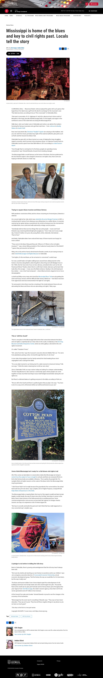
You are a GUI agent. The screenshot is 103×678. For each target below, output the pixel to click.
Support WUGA (40, 664)
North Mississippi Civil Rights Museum (27, 254)
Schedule (19, 15)
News (11, 15)
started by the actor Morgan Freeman (47, 219)
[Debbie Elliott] (9, 644)
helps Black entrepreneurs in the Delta (23, 491)
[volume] (11, 11)
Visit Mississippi (27, 589)
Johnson (52, 126)
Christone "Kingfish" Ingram (35, 131)
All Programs (29, 15)
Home (6, 15)
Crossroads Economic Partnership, (44, 575)
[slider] (13, 11)
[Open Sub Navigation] (14, 15)
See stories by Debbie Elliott (23, 645)
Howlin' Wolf (21, 128)
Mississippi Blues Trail (45, 276)
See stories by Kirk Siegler (23, 634)
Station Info (77, 15)
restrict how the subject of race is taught (24, 477)
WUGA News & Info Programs (44, 15)
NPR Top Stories (26, 616)
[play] (6, 11)
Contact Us (39, 661)
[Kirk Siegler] (9, 631)
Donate (94, 4)
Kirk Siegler (14, 48)
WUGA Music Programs (63, 15)
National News (9, 25)
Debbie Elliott (20, 48)
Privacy (58, 661)
